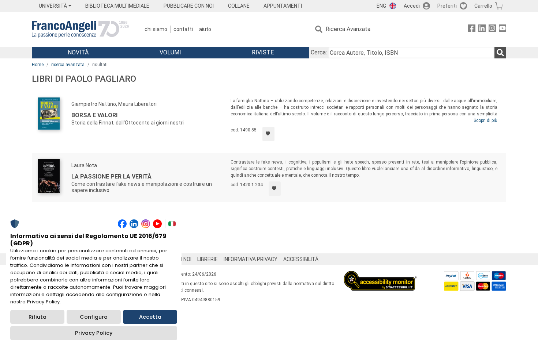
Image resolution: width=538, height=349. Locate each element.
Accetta (150, 317)
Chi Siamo (156, 29)
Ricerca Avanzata (348, 29)
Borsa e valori (94, 115)
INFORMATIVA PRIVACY (250, 259)
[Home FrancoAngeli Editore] (80, 29)
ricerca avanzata (68, 64)
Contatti (183, 29)
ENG (381, 6)
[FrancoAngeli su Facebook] (471, 29)
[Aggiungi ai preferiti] (268, 134)
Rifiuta (37, 317)
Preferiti (447, 6)
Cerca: (319, 52)
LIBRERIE (207, 259)
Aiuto (205, 29)
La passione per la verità (111, 176)
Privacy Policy (93, 333)
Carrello (483, 6)
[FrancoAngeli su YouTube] (502, 29)
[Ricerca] (500, 52)
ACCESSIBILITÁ (300, 259)
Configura (94, 317)
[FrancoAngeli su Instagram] (492, 29)
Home (38, 64)
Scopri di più (485, 120)
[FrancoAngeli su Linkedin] (482, 29)
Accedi (412, 6)
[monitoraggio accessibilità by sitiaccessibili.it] (380, 275)
